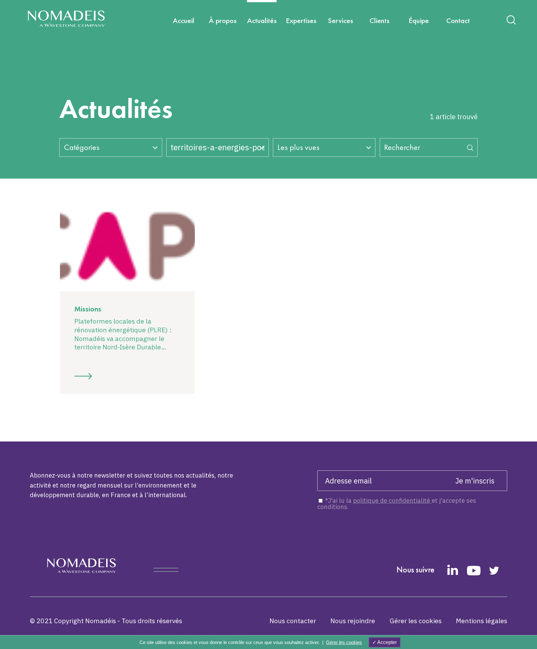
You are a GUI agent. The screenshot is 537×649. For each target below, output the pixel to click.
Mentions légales (481, 621)
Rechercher (402, 147)
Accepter (386, 642)
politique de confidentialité (392, 500)
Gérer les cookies (416, 621)
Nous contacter (292, 621)
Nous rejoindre (352, 621)
